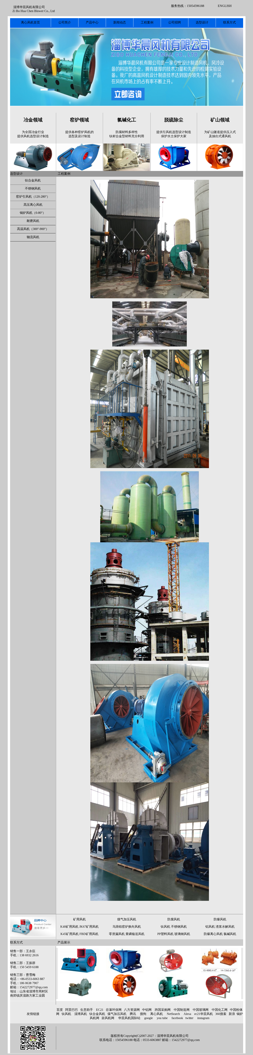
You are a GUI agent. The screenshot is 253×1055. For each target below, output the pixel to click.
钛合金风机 (33, 180)
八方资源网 (132, 1009)
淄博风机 (80, 1014)
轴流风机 (33, 237)
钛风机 (165, 926)
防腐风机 (173, 919)
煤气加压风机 (126, 919)
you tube (162, 1018)
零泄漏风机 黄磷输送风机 (126, 934)
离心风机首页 (30, 22)
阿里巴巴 (71, 1009)
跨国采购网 (163, 1009)
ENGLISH (225, 6)
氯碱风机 (230, 934)
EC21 (99, 1009)
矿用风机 (79, 919)
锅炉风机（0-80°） (33, 212)
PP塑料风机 (165, 934)
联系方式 (229, 22)
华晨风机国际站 (129, 1018)
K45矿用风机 (69, 934)
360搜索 (220, 1014)
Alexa (187, 1014)
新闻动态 (119, 22)
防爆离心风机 (213, 934)
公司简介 (64, 22)
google (148, 1018)
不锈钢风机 (33, 188)
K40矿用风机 (69, 926)
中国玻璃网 (201, 1009)
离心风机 (156, 1014)
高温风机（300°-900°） (33, 229)
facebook (177, 1018)
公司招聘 (174, 22)
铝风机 (210, 926)
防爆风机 (220, 919)
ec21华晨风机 (203, 1014)
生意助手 (86, 1009)
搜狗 (143, 1014)
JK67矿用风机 (89, 926)
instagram (203, 1018)
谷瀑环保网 (114, 1009)
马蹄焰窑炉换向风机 (126, 926)
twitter (189, 1018)
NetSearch (173, 1014)
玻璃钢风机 (182, 934)
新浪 (232, 1014)
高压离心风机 (33, 204)
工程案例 (147, 22)
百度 (60, 1009)
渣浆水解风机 (225, 926)
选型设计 (202, 22)
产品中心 (92, 22)
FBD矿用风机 (88, 934)
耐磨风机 (33, 220)
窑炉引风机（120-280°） (33, 196)
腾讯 (133, 1014)
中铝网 (147, 1009)
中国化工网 (220, 1009)
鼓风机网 (108, 1018)
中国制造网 (182, 1009)
